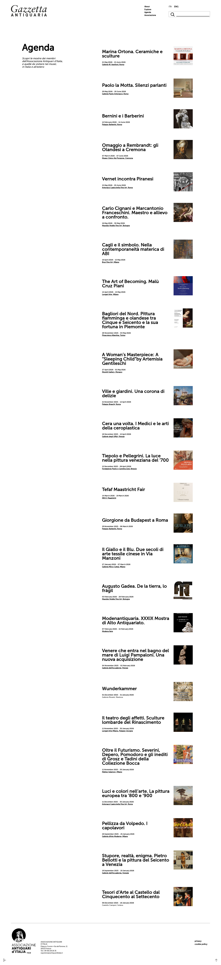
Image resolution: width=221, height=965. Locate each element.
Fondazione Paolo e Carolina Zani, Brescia (119, 469)
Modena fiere (107, 631)
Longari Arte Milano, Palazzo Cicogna (117, 731)
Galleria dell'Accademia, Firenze (115, 668)
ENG (176, 6)
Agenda (147, 12)
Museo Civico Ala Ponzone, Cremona (117, 158)
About (147, 6)
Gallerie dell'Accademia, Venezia (115, 873)
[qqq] (173, 14)
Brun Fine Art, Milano (110, 262)
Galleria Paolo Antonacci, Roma (115, 94)
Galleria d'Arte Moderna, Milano (115, 836)
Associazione (150, 15)
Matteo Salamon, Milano (112, 772)
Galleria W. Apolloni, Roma (113, 64)
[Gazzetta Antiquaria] (29, 16)
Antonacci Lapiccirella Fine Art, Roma (117, 188)
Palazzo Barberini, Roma (112, 124)
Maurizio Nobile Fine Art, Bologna (116, 225)
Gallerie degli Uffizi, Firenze (113, 436)
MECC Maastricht (109, 498)
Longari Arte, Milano (110, 294)
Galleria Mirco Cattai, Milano (113, 567)
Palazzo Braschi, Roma (111, 404)
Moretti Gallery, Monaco (112, 372)
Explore (147, 9)
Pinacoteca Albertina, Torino (113, 335)
